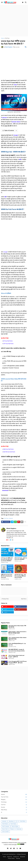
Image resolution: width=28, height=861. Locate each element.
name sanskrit (5, 831)
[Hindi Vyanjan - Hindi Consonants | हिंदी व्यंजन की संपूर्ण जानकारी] (4, 633)
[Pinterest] (18, 522)
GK (17, 821)
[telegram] (10, 540)
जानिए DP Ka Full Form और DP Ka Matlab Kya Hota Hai (6, 576)
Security (14, 807)
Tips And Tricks (14, 796)
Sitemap (18, 858)
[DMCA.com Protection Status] (20, 844)
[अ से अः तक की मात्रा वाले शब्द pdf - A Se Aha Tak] (4, 645)
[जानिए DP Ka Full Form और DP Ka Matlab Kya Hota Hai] (7, 569)
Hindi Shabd (5, 823)
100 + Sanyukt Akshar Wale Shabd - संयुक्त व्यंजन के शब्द (17, 638)
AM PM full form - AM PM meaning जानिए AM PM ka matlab (20, 576)
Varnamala (18, 829)
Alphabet (4, 821)
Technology (14, 802)
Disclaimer (22, 856)
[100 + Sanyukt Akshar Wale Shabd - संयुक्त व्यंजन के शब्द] (4, 639)
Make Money (14, 809)
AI (14, 812)
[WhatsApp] (15, 522)
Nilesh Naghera (11, 528)
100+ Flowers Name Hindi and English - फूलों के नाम (16, 656)
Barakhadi (11, 821)
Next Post (23, 598)
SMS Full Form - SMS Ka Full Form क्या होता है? (21, 558)
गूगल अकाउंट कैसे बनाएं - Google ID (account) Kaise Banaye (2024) (16, 650)
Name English (15, 826)
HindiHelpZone (12, 854)
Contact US (16, 856)
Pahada (12, 829)
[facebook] (7, 848)
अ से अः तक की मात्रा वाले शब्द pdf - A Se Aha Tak (17, 644)
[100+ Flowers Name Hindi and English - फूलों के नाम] (4, 657)
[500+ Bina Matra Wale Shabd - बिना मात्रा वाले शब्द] (4, 627)
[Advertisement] (14, 20)
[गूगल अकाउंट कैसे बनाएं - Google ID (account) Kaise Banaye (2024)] (4, 651)
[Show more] (25, 522)
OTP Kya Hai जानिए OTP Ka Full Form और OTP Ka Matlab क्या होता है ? (7, 559)
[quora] (8, 540)
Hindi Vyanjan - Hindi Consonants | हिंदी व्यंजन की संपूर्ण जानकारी (17, 632)
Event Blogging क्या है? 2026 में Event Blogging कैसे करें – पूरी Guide (17, 662)
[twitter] (11, 848)
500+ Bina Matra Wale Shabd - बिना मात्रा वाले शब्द (17, 626)
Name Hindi (5, 829)
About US (9, 856)
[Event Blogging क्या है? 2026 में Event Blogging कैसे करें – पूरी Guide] (4, 663)
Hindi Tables (13, 823)
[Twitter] (12, 522)
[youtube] (7, 540)
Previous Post (5, 598)
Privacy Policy (11, 858)
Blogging (14, 799)
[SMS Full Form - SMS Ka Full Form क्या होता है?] (21, 552)
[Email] (21, 522)
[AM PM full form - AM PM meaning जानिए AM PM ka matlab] (21, 569)
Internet (11, 518)
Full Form (7, 38)
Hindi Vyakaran (5, 826)
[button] (2, 2)
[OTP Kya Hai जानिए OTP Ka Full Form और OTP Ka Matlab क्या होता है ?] (7, 552)
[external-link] (12, 540)
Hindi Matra (22, 821)
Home (2, 38)
